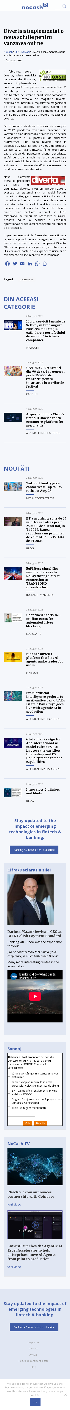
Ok (35, 1401)
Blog (30, 548)
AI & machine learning (43, 433)
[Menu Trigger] (57, 8)
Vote (27, 1123)
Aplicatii (25, 51)
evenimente (27, 279)
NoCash (8, 51)
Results (40, 1123)
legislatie (33, 633)
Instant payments (40, 595)
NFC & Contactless (40, 498)
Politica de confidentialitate (33, 1360)
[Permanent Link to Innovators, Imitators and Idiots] (13, 796)
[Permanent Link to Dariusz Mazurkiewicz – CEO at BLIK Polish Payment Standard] (30, 927)
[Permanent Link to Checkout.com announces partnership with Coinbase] (35, 1188)
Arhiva (33, 1354)
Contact (33, 1348)
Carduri (32, 394)
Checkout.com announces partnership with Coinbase (30, 1194)
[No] (65, 1394)
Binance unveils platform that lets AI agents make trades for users (44, 659)
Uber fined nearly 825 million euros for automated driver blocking (43, 620)
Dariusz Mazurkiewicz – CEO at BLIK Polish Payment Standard (34, 933)
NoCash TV (18, 1143)
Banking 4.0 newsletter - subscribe (34, 850)
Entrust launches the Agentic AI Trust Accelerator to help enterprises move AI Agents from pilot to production (34, 1252)
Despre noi (33, 1342)
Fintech (32, 672)
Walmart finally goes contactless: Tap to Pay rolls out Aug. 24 (44, 486)
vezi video (14, 1204)
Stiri (17, 51)
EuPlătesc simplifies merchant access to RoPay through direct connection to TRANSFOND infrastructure (43, 578)
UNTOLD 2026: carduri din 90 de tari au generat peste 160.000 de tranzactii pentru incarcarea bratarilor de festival (45, 377)
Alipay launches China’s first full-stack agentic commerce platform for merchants (45, 419)
